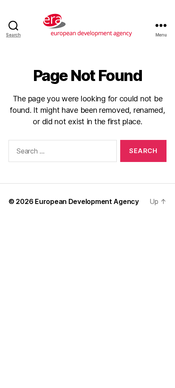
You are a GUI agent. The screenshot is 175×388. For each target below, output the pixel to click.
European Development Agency (87, 201)
